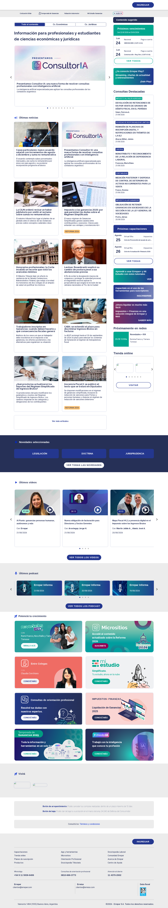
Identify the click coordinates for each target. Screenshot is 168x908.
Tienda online (20, 855)
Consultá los (84, 824)
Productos (18, 863)
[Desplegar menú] (15, 5)
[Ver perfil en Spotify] (48, 891)
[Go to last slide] (115, 369)
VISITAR (133, 385)
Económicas (60, 24)
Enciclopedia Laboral (117, 852)
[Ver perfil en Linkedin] (26, 891)
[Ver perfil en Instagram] (37, 891)
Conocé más (30, 681)
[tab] (126, 376)
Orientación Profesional (71, 859)
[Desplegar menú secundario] (121, 5)
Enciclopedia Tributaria (71, 863)
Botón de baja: (49, 811)
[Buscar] (47, 5)
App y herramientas (69, 852)
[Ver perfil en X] (21, 891)
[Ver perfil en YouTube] (32, 891)
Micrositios (66, 855)
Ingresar (143, 5)
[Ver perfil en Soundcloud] (42, 891)
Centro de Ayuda (115, 863)
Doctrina (87, 453)
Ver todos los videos (84, 557)
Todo (29, 24)
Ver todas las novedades (84, 465)
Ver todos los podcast (84, 606)
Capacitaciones (20, 852)
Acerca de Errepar (115, 859)
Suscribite (100, 646)
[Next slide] (152, 369)
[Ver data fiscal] (147, 891)
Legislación (39, 453)
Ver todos (133, 61)
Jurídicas (91, 24)
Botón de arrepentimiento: (55, 806)
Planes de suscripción (23, 859)
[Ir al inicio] (24, 841)
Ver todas (133, 261)
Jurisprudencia (135, 453)
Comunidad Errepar (116, 855)
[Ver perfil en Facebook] (16, 891)
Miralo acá (29, 646)
